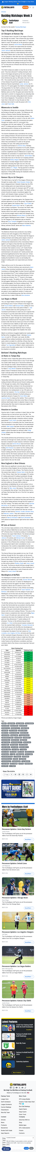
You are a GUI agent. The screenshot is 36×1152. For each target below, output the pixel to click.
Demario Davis (29, 511)
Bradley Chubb (19, 563)
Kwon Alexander (25, 517)
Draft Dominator (6, 1102)
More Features (17, 1072)
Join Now (25, 7)
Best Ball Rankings (24, 1106)
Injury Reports (5, 1133)
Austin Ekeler (18, 44)
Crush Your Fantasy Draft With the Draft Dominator (24, 1026)
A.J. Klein (9, 623)
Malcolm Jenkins (9, 513)
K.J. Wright (14, 168)
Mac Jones (13, 488)
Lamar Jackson (24, 84)
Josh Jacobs (14, 747)
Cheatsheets (5, 1110)
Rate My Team (21, 1043)
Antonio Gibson (21, 215)
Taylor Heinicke (25, 589)
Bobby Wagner (14, 160)
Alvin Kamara (9, 448)
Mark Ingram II (13, 744)
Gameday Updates (22, 1062)
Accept (26, 1148)
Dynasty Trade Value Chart (27, 1103)
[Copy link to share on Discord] (31, 774)
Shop (20, 1122)
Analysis (4, 723)
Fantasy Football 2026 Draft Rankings (23, 1035)
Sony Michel (12, 368)
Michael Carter (20, 538)
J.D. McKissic (17, 756)
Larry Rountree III (6, 761)
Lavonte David (5, 398)
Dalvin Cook (5, 732)
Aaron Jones (5, 751)
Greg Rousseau (16, 761)
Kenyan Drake (20, 306)
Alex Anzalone (26, 295)
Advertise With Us (24, 1120)
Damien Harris (21, 472)
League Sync (5, 1099)
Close (31, 1148)
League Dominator (6, 1104)
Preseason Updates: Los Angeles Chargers (18, 932)
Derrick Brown (16, 444)
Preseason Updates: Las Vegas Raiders (16, 966)
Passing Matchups (20, 27)
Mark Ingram (10, 426)
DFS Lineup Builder (24, 1099)
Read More (28, 839)
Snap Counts (22, 1112)
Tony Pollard (27, 203)
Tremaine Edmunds (27, 625)
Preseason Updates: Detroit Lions (14, 863)
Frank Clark (11, 104)
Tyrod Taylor (12, 420)
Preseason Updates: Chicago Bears (15, 898)
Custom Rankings (6, 1107)
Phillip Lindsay (20, 754)
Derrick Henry (22, 145)
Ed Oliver (18, 633)
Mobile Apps (22, 1125)
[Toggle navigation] (33, 7)
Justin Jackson (5, 50)
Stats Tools (22, 1114)
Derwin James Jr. (24, 747)
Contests (22, 1133)
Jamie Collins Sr (23, 730)
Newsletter (4, 1128)
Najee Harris (23, 740)
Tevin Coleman (16, 536)
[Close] (33, 1138)
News (2, 1122)
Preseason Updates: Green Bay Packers (16, 829)
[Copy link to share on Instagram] (27, 774)
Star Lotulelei (29, 754)
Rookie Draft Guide (6, 1130)
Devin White (23, 396)
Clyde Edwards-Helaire (23, 182)
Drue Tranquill (12, 221)
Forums (21, 1130)
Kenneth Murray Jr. (6, 759)
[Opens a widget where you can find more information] (6, 1149)
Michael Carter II (15, 728)
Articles (3, 12)
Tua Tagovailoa (10, 345)
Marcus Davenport (12, 517)
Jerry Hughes (11, 633)
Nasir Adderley (26, 225)
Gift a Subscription (24, 1128)
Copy (6, 774)
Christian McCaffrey (7, 756)
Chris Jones (13, 751)
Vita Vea (16, 392)
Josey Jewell (30, 563)
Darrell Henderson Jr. (16, 742)
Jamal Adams (28, 156)
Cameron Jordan (20, 511)
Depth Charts (23, 1109)
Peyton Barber (8, 306)
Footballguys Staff (14, 21)
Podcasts (4, 1125)
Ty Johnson (23, 749)
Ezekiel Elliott (16, 205)
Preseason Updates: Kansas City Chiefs (16, 1001)
